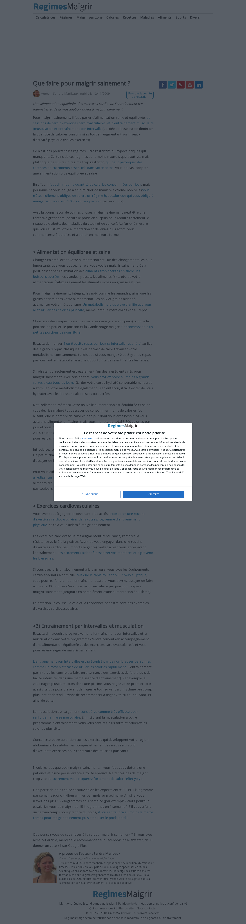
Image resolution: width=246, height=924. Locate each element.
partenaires (86, 438)
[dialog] (123, 462)
